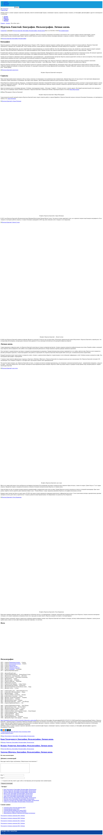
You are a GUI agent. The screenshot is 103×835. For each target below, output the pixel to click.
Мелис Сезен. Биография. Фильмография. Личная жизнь (18, 793)
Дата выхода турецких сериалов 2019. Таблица (13, 815)
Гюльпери (11, 669)
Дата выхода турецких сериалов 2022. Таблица (13, 823)
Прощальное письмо (14, 662)
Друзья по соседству (14, 667)
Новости (6, 18)
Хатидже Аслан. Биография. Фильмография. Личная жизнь (19, 799)
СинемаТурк (4, 10)
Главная (6, 1)
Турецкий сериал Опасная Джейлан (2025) (15, 807)
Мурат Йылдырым (74, 89)
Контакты (6, 4)
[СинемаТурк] (4, 8)
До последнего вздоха (15, 663)
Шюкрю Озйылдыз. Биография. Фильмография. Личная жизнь (20, 797)
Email (2, 778)
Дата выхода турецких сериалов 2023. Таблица (13, 826)
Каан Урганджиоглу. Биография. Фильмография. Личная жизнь (27, 739)
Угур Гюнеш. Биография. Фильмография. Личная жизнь (18, 795)
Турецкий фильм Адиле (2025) (11, 809)
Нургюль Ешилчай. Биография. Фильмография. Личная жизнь (29, 30)
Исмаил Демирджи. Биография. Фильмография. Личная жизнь (27, 746)
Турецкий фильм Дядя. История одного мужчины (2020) (16, 731)
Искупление (12, 665)
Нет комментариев (64, 30)
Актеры (6, 16)
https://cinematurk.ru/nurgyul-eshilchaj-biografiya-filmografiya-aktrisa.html (18, 720)
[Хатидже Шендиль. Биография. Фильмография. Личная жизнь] (17, 748)
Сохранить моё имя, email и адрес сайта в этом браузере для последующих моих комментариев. (27, 780)
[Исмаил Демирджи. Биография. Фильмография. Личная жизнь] (17, 742)
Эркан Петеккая (11, 98)
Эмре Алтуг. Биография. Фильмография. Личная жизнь (18, 796)
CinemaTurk (4, 30)
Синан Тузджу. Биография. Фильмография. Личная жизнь (18, 801)
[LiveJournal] (10, 730)
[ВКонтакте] (1, 730)
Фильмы (6, 20)
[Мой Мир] (6, 730)
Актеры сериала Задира (7, 733)
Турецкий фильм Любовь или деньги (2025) (15, 810)
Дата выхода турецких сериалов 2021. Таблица (13, 820)
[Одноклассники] (4, 730)
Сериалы (6, 19)
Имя (2, 775)
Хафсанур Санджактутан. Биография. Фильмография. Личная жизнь (21, 800)
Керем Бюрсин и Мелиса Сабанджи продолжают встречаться (19, 813)
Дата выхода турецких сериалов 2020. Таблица (13, 818)
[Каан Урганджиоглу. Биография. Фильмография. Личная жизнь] (17, 736)
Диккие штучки (13, 666)
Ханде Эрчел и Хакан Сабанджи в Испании (15, 811)
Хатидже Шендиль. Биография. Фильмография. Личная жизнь (27, 752)
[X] (8, 730)
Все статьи (6, 3)
